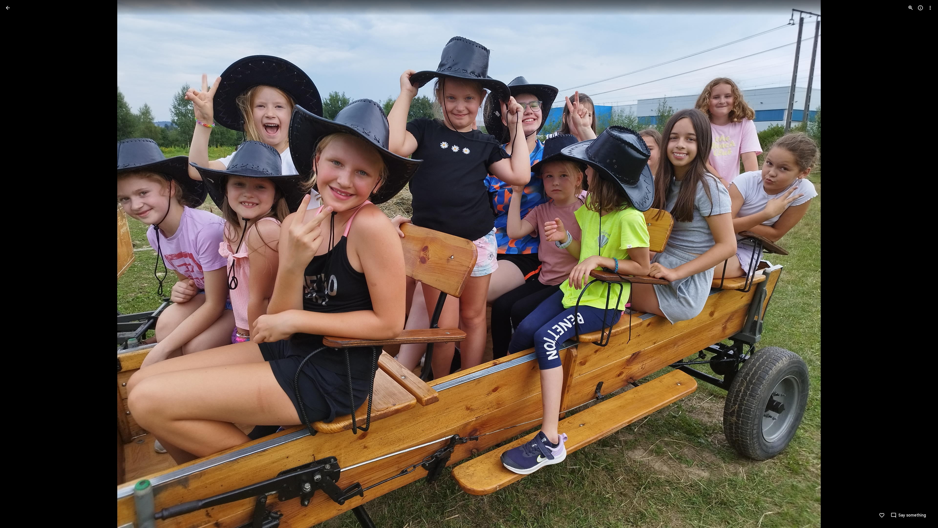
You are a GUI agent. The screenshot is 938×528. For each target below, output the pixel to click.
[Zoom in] (911, 8)
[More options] (930, 8)
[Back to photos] (8, 8)
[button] (14, 264)
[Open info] (920, 8)
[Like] (882, 515)
